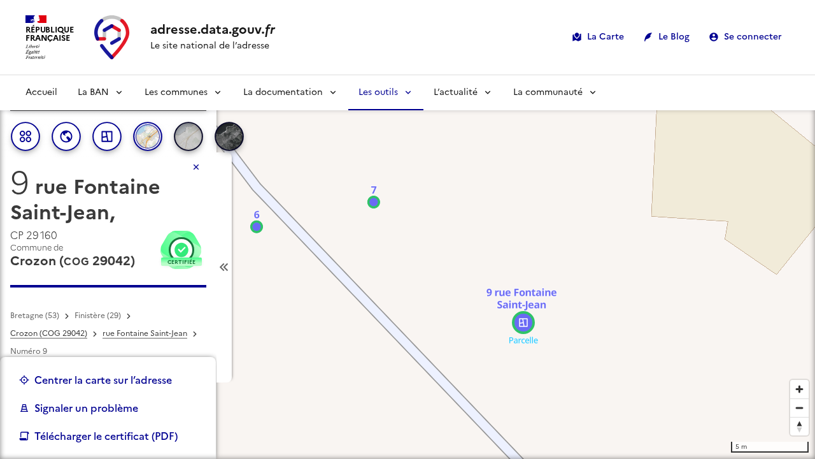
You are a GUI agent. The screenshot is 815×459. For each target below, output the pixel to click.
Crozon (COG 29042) (48, 333)
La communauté (548, 92)
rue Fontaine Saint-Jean (145, 333)
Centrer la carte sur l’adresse (103, 380)
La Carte (605, 36)
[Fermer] (196, 167)
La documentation (283, 92)
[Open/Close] (224, 267)
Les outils (378, 92)
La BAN (93, 92)
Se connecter (753, 36)
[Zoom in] (799, 389)
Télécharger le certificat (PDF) (106, 436)
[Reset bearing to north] (799, 426)
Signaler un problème (86, 408)
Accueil (41, 92)
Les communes (176, 92)
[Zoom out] (799, 407)
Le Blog (674, 36)
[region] (407, 267)
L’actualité (456, 92)
